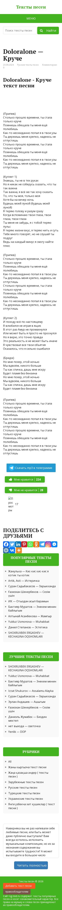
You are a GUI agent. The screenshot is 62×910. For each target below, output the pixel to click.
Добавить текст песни (19, 885)
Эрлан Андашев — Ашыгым (26, 702)
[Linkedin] (18, 544)
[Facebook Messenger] (54, 544)
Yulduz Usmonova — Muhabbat (28, 622)
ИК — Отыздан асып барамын (28, 601)
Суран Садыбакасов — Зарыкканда (32, 586)
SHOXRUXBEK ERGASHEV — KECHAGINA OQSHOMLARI (26, 634)
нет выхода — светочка (24, 726)
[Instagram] (48, 544)
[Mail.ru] (6, 550)
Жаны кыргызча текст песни (27, 767)
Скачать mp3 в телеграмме (33, 468)
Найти (49, 30)
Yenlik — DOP (17, 732)
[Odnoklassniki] (36, 544)
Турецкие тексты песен (24, 793)
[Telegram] (42, 544)
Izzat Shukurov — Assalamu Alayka (30, 691)
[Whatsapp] (30, 544)
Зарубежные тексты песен (26, 782)
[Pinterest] (24, 544)
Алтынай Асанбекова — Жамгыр (30, 616)
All (9, 761)
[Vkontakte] (12, 550)
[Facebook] (6, 544)
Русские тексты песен (28, 64)
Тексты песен (31, 7)
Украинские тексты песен (25, 799)
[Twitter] (12, 544)
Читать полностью (32, 865)
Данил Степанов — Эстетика (27, 627)
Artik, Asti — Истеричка (23, 581)
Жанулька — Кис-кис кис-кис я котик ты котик (28, 573)
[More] (19, 550)
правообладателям (16, 891)
